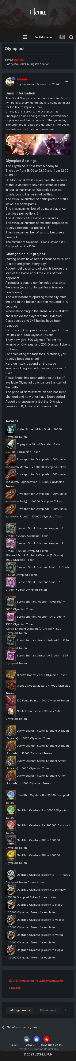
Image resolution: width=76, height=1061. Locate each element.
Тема (28, 1045)
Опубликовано (37, 84)
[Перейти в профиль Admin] (9, 81)
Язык (13, 1045)
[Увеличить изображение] (38, 144)
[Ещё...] (66, 81)
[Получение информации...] (10, 674)
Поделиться (21, 1010)
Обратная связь (51, 1045)
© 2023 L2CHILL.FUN (38, 1054)
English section (40, 64)
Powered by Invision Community (38, 1049)
